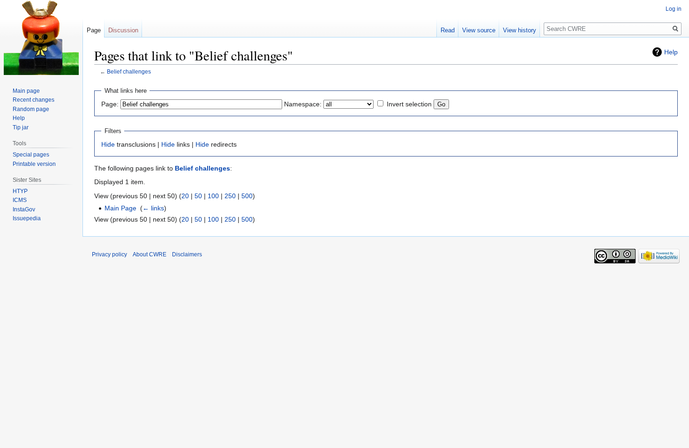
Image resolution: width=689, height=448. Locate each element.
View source (478, 30)
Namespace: (303, 104)
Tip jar (21, 127)
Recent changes (33, 100)
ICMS (20, 200)
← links (153, 208)
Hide (108, 144)
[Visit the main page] (41, 37)
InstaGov (24, 209)
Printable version (34, 164)
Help (671, 52)
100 (213, 196)
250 (230, 196)
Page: (110, 104)
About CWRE (149, 254)
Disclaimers (187, 254)
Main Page (120, 208)
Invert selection (409, 104)
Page (94, 30)
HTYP (20, 191)
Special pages (31, 154)
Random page (31, 109)
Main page (26, 91)
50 (198, 196)
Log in (674, 9)
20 (185, 196)
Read (448, 30)
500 (247, 196)
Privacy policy (109, 254)
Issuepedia (27, 218)
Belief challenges (129, 71)
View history (519, 30)
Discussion (123, 30)
